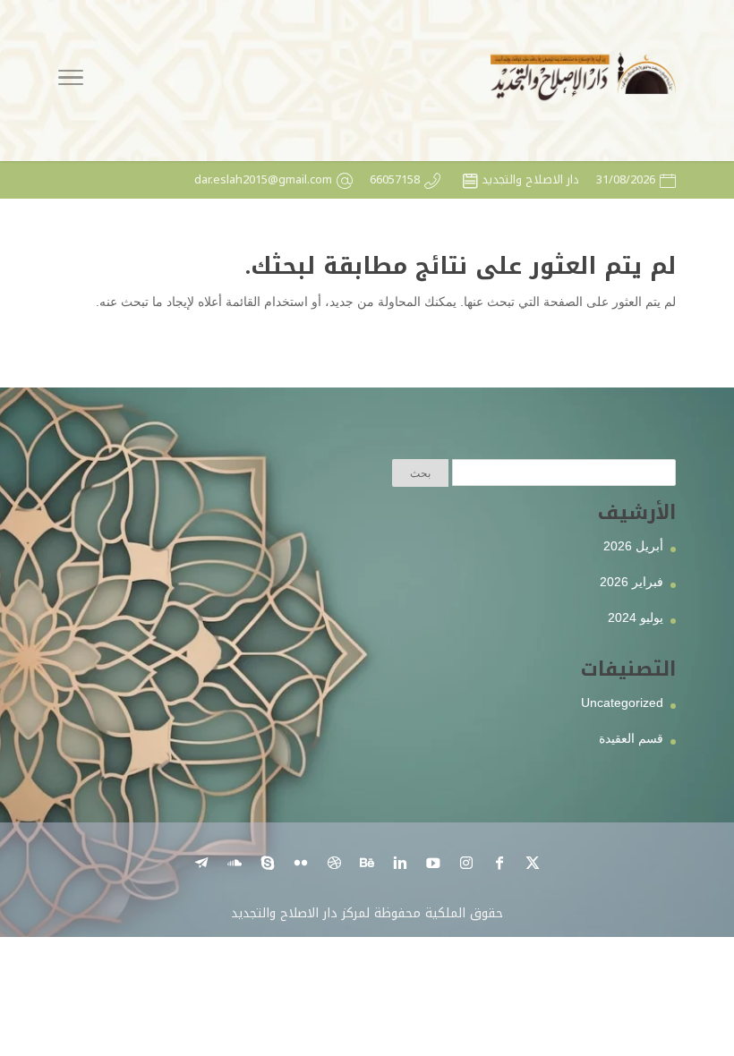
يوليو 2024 (635, 617)
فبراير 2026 (631, 582)
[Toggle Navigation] (70, 80)
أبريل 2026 (633, 546)
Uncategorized (622, 702)
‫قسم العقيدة (631, 738)
